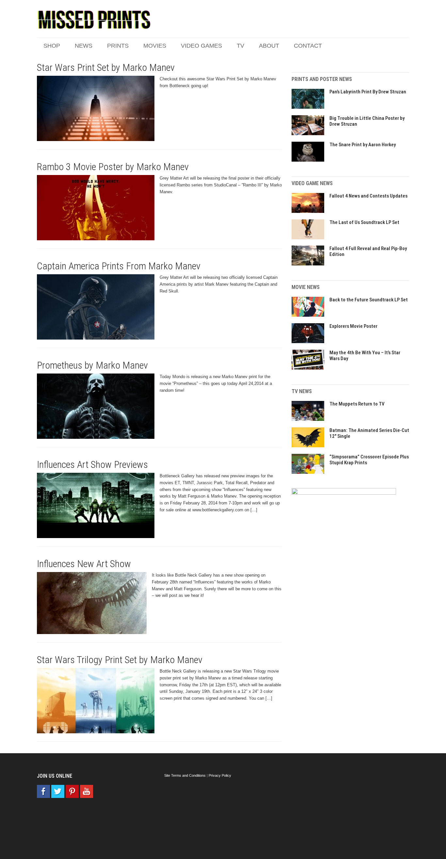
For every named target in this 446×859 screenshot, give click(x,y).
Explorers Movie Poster (353, 326)
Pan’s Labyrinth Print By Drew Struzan (367, 92)
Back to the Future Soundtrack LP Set (368, 300)
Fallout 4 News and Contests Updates (368, 196)
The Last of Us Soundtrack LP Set (364, 222)
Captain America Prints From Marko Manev (118, 266)
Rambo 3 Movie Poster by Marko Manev (113, 166)
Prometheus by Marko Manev (92, 365)
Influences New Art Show (84, 563)
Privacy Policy (220, 775)
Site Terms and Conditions (185, 775)
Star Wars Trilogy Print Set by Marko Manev (119, 659)
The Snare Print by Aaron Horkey (362, 145)
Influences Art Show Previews (92, 464)
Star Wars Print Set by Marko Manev (106, 67)
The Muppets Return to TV (357, 404)
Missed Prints (94, 19)
